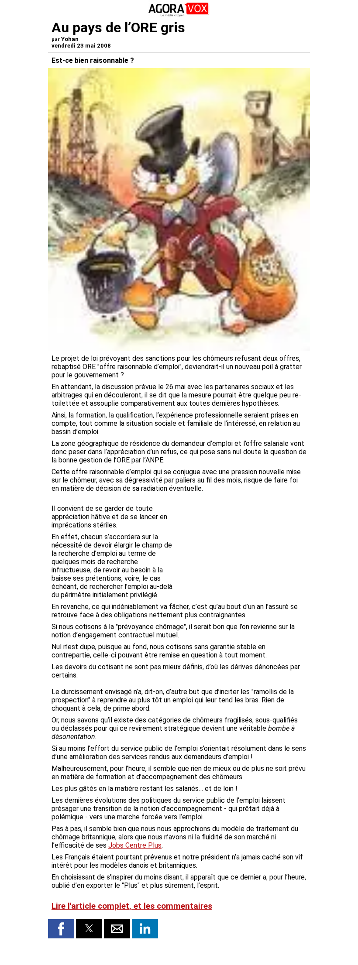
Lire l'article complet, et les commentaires (132, 906)
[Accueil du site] (179, 15)
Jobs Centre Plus (135, 845)
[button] (61, 928)
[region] (241, 541)
